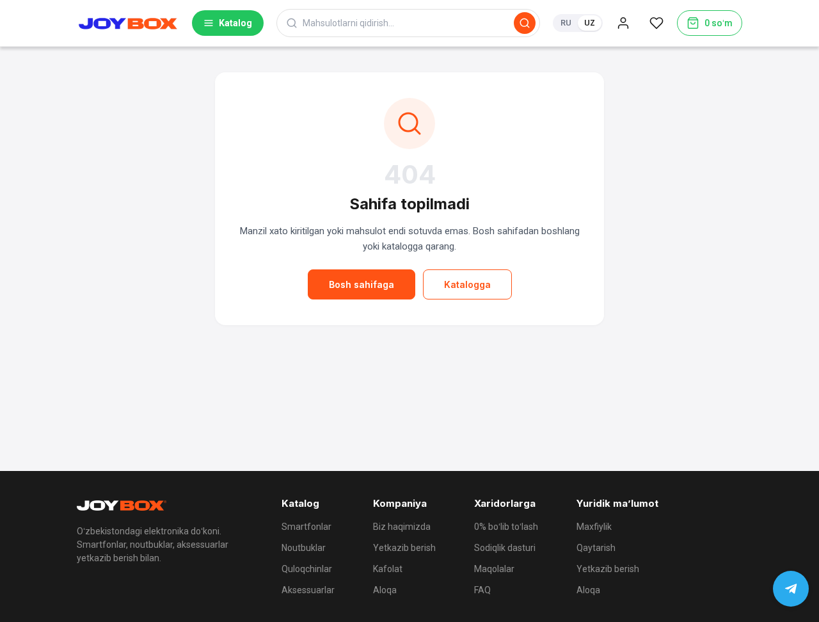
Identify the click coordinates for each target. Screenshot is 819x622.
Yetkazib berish (404, 548)
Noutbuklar (304, 548)
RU (566, 23)
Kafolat (387, 569)
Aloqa (385, 590)
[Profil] (623, 23)
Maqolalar (494, 569)
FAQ (482, 590)
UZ (589, 23)
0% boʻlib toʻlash (506, 527)
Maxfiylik (594, 527)
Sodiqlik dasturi (505, 548)
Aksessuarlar (308, 590)
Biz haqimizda (402, 527)
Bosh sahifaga (361, 284)
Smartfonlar (306, 527)
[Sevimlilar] (656, 23)
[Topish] (525, 23)
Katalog (235, 23)
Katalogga (467, 284)
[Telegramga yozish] (791, 589)
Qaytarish (596, 548)
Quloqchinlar (307, 569)
